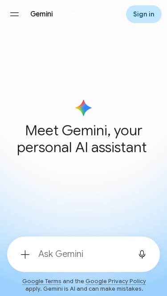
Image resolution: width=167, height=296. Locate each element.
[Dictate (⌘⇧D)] (142, 254)
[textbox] (80, 254)
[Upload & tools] (25, 254)
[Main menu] (14, 14)
